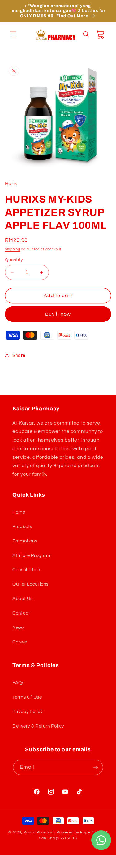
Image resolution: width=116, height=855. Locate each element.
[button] (13, 34)
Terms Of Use (27, 697)
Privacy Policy (27, 711)
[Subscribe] (95, 767)
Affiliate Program (31, 555)
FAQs (18, 682)
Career (20, 642)
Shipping (12, 249)
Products (22, 526)
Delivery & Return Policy (38, 726)
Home (18, 512)
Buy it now (58, 314)
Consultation (26, 569)
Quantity (14, 260)
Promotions (24, 541)
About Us (22, 598)
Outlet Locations (30, 584)
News (18, 627)
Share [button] (18, 355)
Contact (21, 613)
